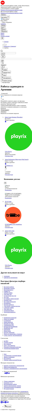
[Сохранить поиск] (2, 61)
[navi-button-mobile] (2, 38)
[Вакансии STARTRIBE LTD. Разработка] (17, 215)
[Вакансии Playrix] (17, 137)
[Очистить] (3, 56)
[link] (3, 29)
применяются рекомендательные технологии (14, 392)
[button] (2, 33)
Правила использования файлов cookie (11, 13)
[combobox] (8, 53)
